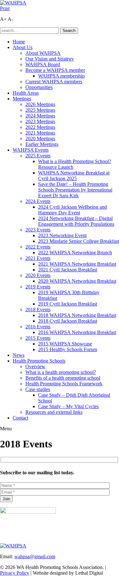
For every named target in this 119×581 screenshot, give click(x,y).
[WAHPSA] (13, 2)
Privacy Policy (14, 573)
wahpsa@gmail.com (34, 556)
